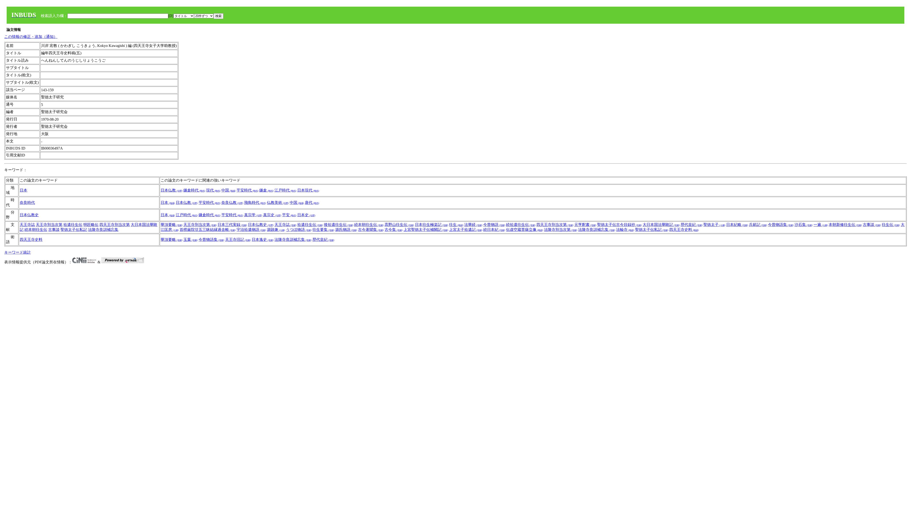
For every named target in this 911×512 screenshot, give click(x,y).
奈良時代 (27, 203)
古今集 (394, 230)
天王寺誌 (27, 225)
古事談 (54, 230)
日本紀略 (737, 225)
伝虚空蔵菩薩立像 (524, 230)
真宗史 (272, 215)
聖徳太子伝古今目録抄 (619, 225)
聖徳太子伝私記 (73, 230)
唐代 (312, 203)
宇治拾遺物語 (251, 230)
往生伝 (891, 225)
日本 (23, 190)
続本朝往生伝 (35, 230)
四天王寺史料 (684, 230)
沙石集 (804, 225)
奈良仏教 (232, 203)
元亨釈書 (585, 225)
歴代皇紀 (691, 225)
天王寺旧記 (238, 240)
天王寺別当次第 (49, 225)
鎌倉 (266, 190)
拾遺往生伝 (72, 225)
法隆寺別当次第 (560, 230)
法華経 (473, 225)
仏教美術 (278, 203)
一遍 (820, 225)
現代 (213, 190)
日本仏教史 (29, 215)
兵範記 (758, 225)
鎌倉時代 (194, 190)
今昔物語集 (781, 225)
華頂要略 (171, 225)
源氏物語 (346, 230)
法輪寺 (625, 230)
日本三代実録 (232, 225)
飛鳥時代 (255, 203)
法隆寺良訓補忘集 (103, 230)
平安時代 (247, 190)
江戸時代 (285, 190)
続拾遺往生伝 (520, 225)
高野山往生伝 (399, 225)
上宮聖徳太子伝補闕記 (426, 230)
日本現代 (308, 190)
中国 (228, 190)
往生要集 (323, 230)
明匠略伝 (90, 225)
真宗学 (253, 215)
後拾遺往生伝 (338, 225)
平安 (289, 215)
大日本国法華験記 (661, 225)
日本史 (306, 215)
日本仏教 (171, 190)
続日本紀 (494, 230)
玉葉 (190, 240)
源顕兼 (276, 230)
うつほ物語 (298, 230)
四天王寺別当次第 (114, 225)
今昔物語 (494, 225)
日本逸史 (263, 240)
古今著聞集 (371, 230)
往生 (456, 225)
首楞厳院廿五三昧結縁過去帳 (208, 230)
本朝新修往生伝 (845, 225)
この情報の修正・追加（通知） (30, 37)
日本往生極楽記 (431, 225)
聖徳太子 (714, 225)
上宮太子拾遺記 (465, 230)
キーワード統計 (17, 252)
